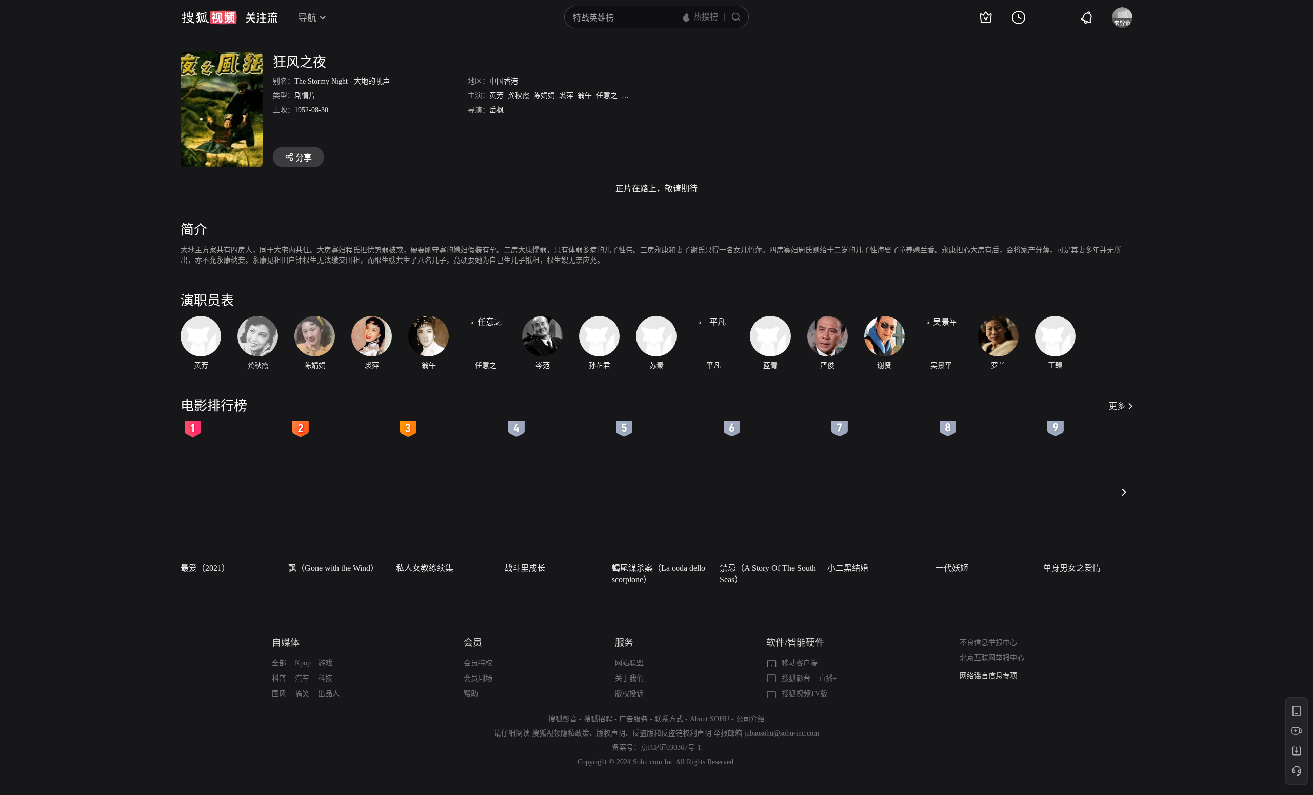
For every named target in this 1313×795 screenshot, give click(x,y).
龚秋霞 (518, 96)
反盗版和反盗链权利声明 (671, 733)
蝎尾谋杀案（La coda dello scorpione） (658, 574)
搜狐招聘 (598, 719)
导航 (307, 18)
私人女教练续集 (424, 568)
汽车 (302, 678)
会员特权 (478, 663)
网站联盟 (629, 663)
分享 (303, 157)
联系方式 (668, 719)
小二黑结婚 (847, 568)
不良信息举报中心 (988, 642)
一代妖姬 (952, 568)
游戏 (325, 663)
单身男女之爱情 (1072, 568)
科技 (325, 678)
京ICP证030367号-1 (671, 747)
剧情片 (305, 96)
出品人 (329, 694)
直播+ (828, 678)
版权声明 (610, 733)
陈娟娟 (544, 96)
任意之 (607, 96)
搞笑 (302, 694)
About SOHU (709, 719)
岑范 (629, 96)
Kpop (303, 663)
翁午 (585, 96)
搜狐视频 (209, 17)
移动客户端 (800, 663)
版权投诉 (629, 694)
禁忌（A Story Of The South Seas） (768, 574)
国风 (279, 694)
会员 (473, 643)
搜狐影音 (796, 678)
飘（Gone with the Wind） (333, 568)
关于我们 (629, 678)
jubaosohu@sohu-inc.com (781, 733)
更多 (1117, 406)
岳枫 (496, 110)
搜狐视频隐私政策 (560, 733)
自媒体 (286, 643)
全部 (279, 663)
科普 (279, 678)
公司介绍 (750, 719)
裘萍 (566, 96)
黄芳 (496, 96)
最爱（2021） (205, 568)
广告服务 (633, 719)
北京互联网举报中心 (992, 658)
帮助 (471, 694)
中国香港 (503, 81)
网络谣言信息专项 (988, 676)
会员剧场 (478, 678)
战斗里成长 (524, 568)
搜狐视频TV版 (804, 694)
